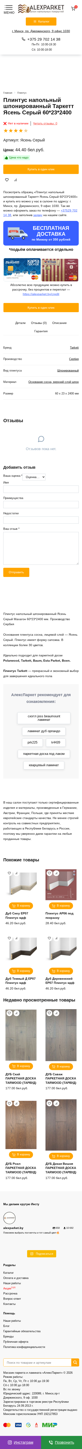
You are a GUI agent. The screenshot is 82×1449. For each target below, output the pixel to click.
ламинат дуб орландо (44, 731)
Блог (6, 1326)
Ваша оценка (12, 475)
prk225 (32, 742)
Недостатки (11, 513)
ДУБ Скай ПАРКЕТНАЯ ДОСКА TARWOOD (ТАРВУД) (20, 1078)
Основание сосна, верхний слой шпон (53, 382)
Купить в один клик (41, 169)
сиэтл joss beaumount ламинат (44, 717)
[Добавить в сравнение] (15, 180)
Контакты (9, 1304)
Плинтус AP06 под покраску (59, 915)
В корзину (23, 905)
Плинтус (22, 92)
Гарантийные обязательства (21, 1331)
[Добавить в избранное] (7, 180)
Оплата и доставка (15, 1278)
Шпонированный (68, 370)
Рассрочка (10, 1293)
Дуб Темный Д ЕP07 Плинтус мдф (20, 981)
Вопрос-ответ (12, 1298)
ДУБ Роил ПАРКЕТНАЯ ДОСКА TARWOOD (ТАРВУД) (20, 1168)
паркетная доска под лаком (44, 753)
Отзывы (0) (39, 323)
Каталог (8, 1272)
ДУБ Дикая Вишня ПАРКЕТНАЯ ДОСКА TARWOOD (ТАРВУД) (60, 1168)
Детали (20, 323)
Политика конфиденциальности (24, 1347)
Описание (59, 323)
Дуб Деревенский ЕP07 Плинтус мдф (59, 981)
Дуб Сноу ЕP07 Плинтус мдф (16, 915)
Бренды (8, 1336)
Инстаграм (23, 1442)
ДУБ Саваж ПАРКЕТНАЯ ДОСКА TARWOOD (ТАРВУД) (60, 1078)
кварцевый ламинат (44, 765)
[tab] (20, 323)
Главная (7, 92)
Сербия (74, 359)
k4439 (55, 742)
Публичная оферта (15, 1341)
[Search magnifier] (75, 1362)
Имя (6, 482)
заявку (37, 215)
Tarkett (74, 347)
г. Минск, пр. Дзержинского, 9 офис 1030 (41, 31)
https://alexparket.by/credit (41, 294)
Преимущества (13, 498)
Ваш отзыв (11, 528)
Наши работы (12, 1283)
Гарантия (41, 331)
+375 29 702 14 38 (43, 44)
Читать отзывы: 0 (45, 123)
